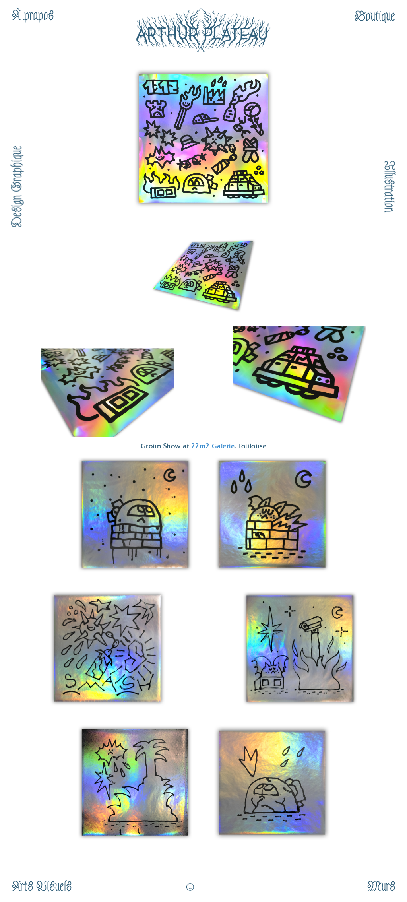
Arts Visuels (42, 886)
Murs (381, 886)
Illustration (389, 186)
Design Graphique (16, 186)
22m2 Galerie (213, 447)
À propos (33, 15)
